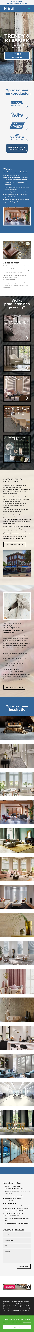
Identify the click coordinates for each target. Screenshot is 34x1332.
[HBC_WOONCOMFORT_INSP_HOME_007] (17, 936)
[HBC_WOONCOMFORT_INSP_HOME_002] (17, 1021)
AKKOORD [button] (17, 1327)
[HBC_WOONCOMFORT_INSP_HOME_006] (17, 739)
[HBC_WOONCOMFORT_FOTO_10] (17, 1049)
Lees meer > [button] (27, 1322)
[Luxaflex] (17, 796)
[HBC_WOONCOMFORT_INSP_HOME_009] (17, 1106)
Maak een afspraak (14, 544)
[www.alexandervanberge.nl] (17, 880)
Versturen (24, 1266)
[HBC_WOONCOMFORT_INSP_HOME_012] (17, 852)
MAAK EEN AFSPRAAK (17, 61)
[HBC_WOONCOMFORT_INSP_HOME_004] (17, 1134)
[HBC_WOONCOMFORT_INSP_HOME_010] (17, 767)
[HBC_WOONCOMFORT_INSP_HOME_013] (17, 993)
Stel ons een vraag (14, 687)
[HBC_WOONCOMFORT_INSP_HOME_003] (17, 1077)
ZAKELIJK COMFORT (17, 44)
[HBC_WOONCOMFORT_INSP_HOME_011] (17, 1162)
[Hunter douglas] (17, 824)
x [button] (32, 1317)
